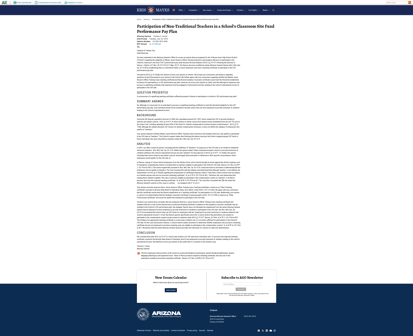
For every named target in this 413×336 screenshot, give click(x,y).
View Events (171, 290)
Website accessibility (161, 330)
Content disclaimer (178, 330)
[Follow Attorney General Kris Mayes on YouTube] (270, 331)
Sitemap (210, 330)
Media (265, 10)
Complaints (193, 10)
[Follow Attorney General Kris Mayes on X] (263, 331)
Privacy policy (192, 330)
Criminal (240, 10)
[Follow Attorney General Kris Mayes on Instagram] (275, 331)
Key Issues (207, 10)
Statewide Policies (144, 330)
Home (173, 11)
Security (202, 330)
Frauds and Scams (224, 10)
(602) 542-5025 (250, 316)
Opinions (147, 19)
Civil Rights (252, 10)
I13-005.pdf (156, 44)
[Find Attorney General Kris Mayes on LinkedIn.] (267, 331)
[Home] (153, 10)
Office (181, 10)
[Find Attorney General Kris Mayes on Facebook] (259, 331)
